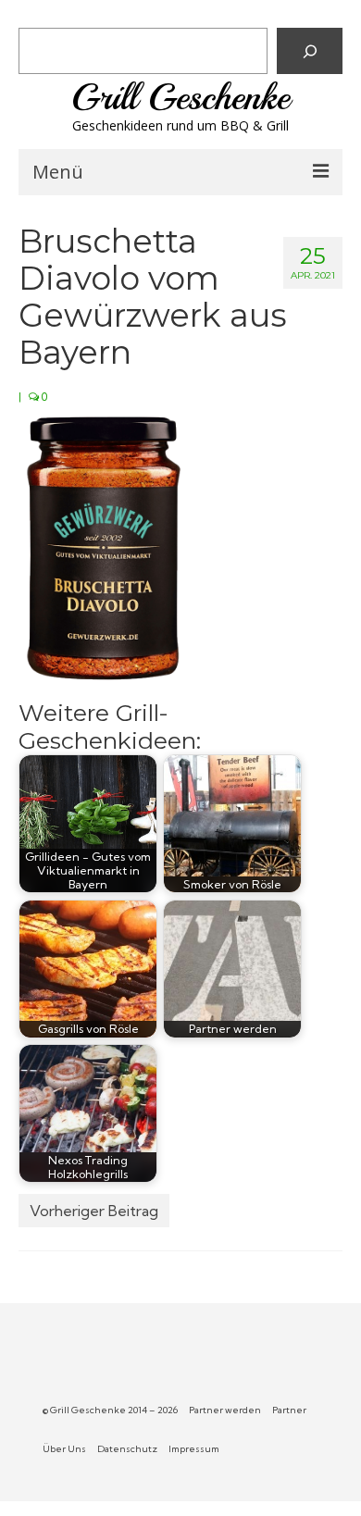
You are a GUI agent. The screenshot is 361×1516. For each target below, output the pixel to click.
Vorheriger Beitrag (94, 1210)
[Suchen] (309, 51)
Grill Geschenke (180, 97)
